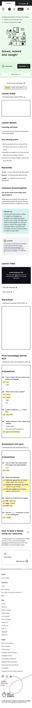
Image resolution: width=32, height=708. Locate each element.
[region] (16, 108)
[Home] (3, 9)
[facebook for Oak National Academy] (6, 676)
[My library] (14, 9)
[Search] (9, 9)
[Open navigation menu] (28, 9)
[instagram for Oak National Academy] (2, 676)
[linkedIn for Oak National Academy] (11, 676)
